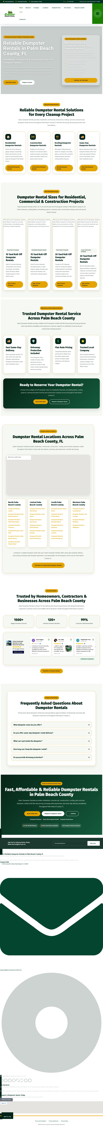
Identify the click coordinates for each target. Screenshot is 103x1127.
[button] (95, 647)
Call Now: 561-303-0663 (81, 80)
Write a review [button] (18, 652)
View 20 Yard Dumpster (61, 284)
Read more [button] (35, 653)
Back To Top (7, 1116)
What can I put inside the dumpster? (27, 741)
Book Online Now (40, 401)
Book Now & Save (11, 82)
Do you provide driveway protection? (28, 757)
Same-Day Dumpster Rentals (87, 168)
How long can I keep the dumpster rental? (30, 749)
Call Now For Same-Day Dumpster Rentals (48, 565)
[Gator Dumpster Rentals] (9, 13)
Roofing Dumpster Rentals (62, 168)
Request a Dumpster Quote (59, 401)
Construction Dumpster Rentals (39, 168)
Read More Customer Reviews (51, 671)
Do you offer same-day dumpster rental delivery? (33, 733)
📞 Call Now (72, 813)
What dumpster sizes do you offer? (27, 725)
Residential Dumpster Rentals (13, 168)
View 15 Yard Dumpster (36, 284)
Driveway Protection (35, 819)
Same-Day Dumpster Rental (51, 819)
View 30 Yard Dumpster (85, 284)
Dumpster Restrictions (66, 819)
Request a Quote (27, 82)
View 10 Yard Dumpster (11, 284)
